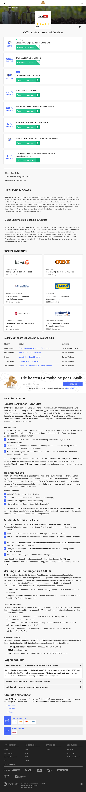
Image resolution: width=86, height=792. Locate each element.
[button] (79, 27)
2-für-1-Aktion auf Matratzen (30, 353)
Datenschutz (70, 388)
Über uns (6, 750)
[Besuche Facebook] (82, 784)
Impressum (70, 750)
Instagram (11, 712)
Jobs (5, 760)
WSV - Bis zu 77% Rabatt (29, 361)
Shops (48, 750)
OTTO (26, 757)
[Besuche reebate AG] (11, 784)
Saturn (27, 760)
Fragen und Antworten (10, 757)
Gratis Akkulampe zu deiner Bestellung (34, 348)
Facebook (11, 705)
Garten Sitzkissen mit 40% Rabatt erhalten (35, 366)
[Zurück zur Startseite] (43, 3)
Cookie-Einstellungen (73, 757)
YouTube (11, 709)
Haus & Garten (11, 7)
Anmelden (73, 384)
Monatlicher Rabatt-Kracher (30, 357)
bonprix (27, 750)
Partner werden (8, 753)
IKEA (26, 753)
